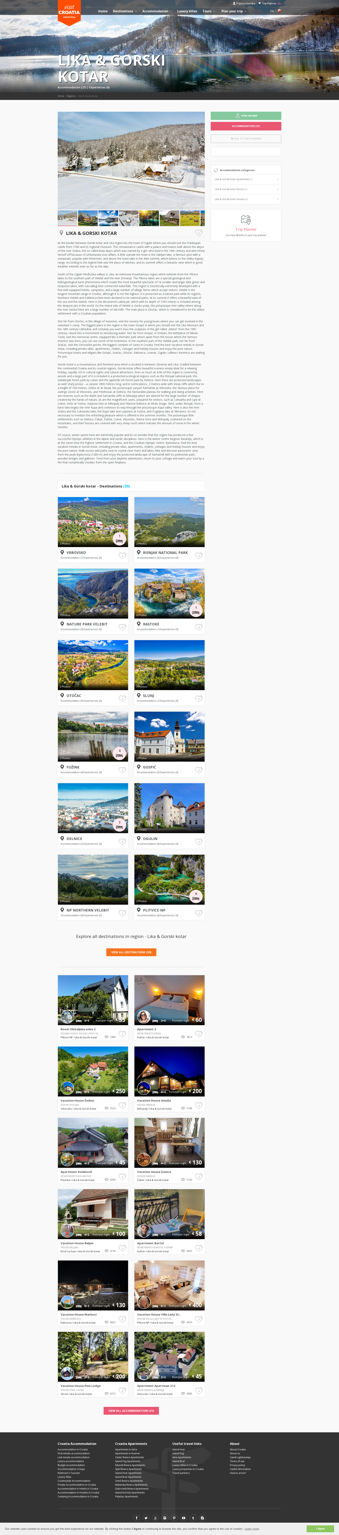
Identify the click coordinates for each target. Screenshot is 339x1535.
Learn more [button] (252, 1528)
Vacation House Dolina (77, 1100)
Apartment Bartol (150, 1243)
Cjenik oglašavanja (240, 1457)
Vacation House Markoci (79, 1314)
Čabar (141, 1180)
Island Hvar (178, 1449)
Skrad (64, 1394)
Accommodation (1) (72, 557)
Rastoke (151, 624)
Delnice (74, 838)
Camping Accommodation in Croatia (78, 1496)
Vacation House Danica (154, 1172)
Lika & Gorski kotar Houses (231, 199)
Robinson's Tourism (69, 1473)
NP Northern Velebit (88, 910)
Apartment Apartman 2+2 (156, 1386)
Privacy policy (237, 1465)
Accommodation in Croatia (73, 1449)
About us (235, 1453)
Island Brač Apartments (128, 1477)
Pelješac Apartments (126, 1496)
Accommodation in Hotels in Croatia (78, 1488)
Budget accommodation (71, 1465)
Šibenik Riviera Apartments (130, 1465)
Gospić (149, 767)
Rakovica (66, 1322)
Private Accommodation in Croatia (77, 1484)
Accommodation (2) (72, 843)
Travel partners (181, 1473)
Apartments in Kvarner (127, 1453)
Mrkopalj (142, 1108)
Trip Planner (271, 3)
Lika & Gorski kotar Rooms (231, 189)
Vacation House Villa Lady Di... (159, 1314)
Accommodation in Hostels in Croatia (78, 1492)
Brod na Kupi (69, 1251)
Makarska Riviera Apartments (131, 1484)
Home (103, 11)
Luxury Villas (187, 11)
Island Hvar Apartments (128, 1473)
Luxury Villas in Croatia (184, 1465)
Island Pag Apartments (127, 1461)
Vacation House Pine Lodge (81, 1386)
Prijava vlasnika (245, 3)
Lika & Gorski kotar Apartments (233, 179)
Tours (207, 11)
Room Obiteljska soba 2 (78, 1029)
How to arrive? (238, 1473)
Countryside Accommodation (74, 1480)
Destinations (123, 11)
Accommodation (155, 11)
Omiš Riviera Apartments (129, 1480)
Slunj (148, 695)
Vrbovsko (76, 552)
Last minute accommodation (73, 1457)
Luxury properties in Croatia (188, 1469)
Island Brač (178, 1461)
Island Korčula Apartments (130, 1492)
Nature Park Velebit (87, 624)
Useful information (240, 1469)
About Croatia (238, 1449)
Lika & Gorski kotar (86, 1037)
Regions (71, 95)
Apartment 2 (146, 1029)
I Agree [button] (320, 1528)
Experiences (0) (99, 87)
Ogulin (150, 838)
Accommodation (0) (148, 557)
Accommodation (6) (148, 915)
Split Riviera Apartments (128, 1469)
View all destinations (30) (131, 952)
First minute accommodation (74, 1453)
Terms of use (237, 1461)
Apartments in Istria (126, 1449)
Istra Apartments (181, 1457)
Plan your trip (232, 11)
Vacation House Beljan (77, 1243)
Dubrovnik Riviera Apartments (132, 1488)
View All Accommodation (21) (131, 1411)
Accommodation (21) (72, 87)
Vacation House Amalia (154, 1100)
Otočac (74, 695)
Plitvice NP (154, 910)
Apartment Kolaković (76, 1172)
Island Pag (178, 1453)
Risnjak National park (165, 552)
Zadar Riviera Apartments (129, 1457)
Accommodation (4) (72, 772)
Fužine (73, 767)
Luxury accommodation (71, 1461)
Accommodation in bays (71, 1469)
